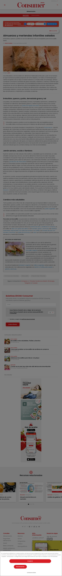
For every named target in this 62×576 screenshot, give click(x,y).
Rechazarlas (20, 566)
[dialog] (31, 563)
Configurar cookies (31, 572)
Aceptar (30, 561)
